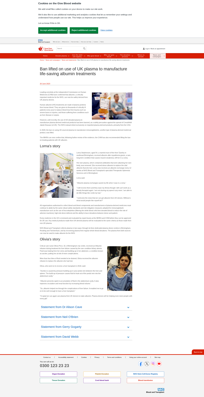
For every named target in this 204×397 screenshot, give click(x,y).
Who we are (56, 42)
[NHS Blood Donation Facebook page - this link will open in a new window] (140, 363)
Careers (96, 42)
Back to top (198, 352)
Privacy (97, 357)
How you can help (86, 42)
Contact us (47, 357)
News (102, 42)
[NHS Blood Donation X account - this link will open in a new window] (146, 363)
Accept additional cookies (53, 30)
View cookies (106, 30)
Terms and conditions (114, 357)
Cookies (84, 357)
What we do (65, 42)
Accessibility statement (66, 357)
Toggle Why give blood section (100, 56)
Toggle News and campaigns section (164, 56)
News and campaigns (157, 56)
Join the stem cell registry (77, 56)
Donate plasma (61, 56)
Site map (157, 357)
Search (84, 48)
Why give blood (93, 56)
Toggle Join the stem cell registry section (84, 56)
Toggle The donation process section (132, 56)
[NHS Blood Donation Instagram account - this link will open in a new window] (153, 363)
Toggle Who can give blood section (116, 56)
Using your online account (138, 357)
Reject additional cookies (84, 30)
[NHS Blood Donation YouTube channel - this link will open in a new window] (159, 363)
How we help (75, 42)
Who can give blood (109, 56)
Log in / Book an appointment (155, 49)
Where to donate (140, 56)
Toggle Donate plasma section (68, 56)
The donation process (125, 56)
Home (45, 56)
